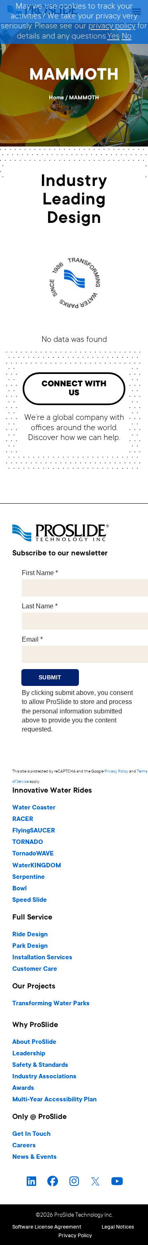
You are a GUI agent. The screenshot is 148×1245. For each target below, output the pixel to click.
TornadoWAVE (33, 854)
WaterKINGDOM (36, 865)
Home (56, 98)
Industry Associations (44, 1076)
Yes (113, 36)
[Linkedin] (31, 1181)
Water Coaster (34, 808)
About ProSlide (34, 1042)
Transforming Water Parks (51, 1003)
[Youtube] (116, 1181)
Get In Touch (31, 1134)
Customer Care (34, 969)
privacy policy (111, 26)
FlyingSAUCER (33, 831)
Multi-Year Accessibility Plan (54, 1099)
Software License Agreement (46, 1227)
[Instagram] (74, 1181)
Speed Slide (29, 900)
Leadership (28, 1053)
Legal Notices (118, 1227)
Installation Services (42, 957)
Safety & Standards (40, 1065)
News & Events (34, 1157)
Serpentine (28, 877)
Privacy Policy (116, 771)
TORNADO (27, 842)
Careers (24, 1145)
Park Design (30, 946)
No (127, 36)
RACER (22, 819)
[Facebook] (52, 1181)
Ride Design (30, 934)
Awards (23, 1088)
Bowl (19, 888)
